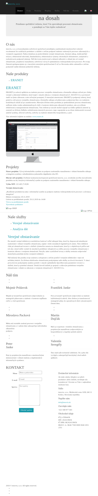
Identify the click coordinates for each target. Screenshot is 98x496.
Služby (57, 11)
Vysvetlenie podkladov (14, 204)
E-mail (14, 380)
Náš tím (66, 11)
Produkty (37, 11)
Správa (14, 387)
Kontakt (76, 11)
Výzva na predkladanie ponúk (17, 202)
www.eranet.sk (37, 116)
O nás (29, 11)
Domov (20, 11)
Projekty (48, 11)
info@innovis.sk (64, 402)
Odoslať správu (26, 410)
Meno (15, 373)
